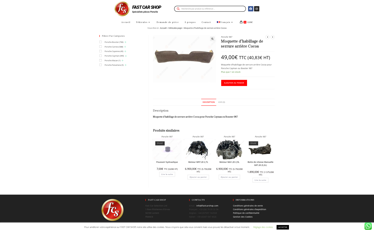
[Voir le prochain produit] (273, 37)
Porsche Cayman (114, 55)
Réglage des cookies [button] (263, 227)
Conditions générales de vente (248, 205)
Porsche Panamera (114, 65)
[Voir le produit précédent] (267, 37)
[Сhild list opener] (125, 42)
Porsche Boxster (114, 42)
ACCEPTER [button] (282, 227)
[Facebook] (250, 8)
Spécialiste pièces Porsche (145, 12)
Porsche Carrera (114, 46)
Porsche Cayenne (114, 51)
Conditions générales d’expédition (249, 209)
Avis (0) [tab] (221, 102)
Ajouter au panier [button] (198, 177)
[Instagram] (256, 8)
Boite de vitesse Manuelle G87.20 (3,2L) (260, 163)
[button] (212, 39)
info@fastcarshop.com (207, 205)
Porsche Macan (113, 60)
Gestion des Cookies (243, 216)
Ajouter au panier (234, 83)
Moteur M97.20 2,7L (198, 162)
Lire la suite (167, 174)
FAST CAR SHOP (146, 7)
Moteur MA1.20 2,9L (229, 162)
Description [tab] (209, 102)
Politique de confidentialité (246, 213)
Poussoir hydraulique (167, 162)
